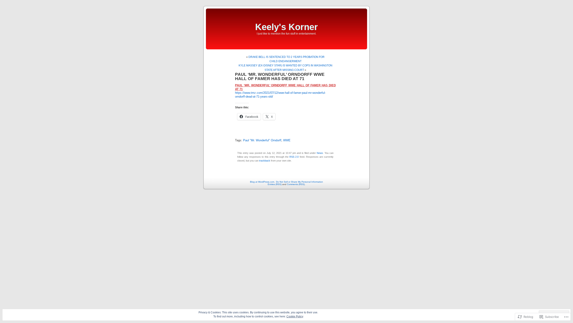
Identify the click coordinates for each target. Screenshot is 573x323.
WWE (287, 140)
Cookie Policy (294, 316)
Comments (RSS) (296, 184)
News (320, 153)
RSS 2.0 (294, 156)
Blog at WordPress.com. (262, 182)
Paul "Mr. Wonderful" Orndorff (262, 140)
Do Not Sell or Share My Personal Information (299, 182)
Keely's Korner (286, 27)
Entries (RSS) (275, 184)
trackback (264, 160)
